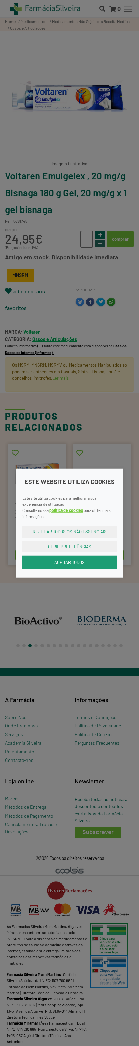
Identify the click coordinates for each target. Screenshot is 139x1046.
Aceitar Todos (69, 562)
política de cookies (66, 510)
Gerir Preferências (69, 546)
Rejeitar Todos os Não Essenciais (70, 531)
